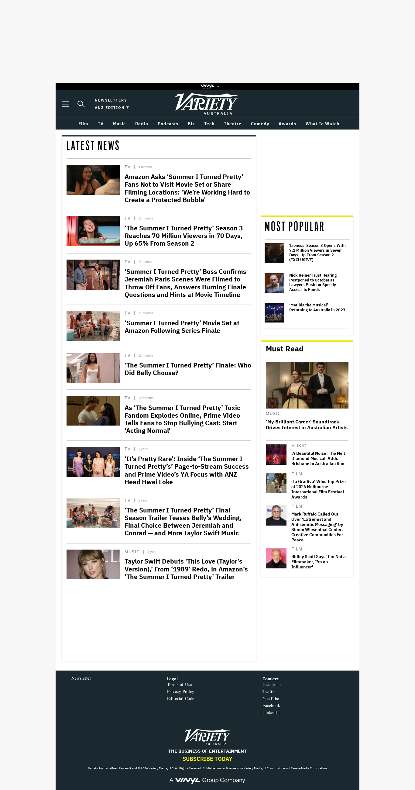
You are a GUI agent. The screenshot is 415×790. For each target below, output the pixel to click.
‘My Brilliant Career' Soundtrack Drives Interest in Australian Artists (307, 424)
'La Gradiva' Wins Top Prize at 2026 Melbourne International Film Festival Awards (318, 489)
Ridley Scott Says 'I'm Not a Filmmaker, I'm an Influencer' (318, 562)
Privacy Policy (180, 691)
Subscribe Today (207, 758)
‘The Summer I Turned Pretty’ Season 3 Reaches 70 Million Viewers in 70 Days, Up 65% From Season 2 (184, 235)
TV (128, 167)
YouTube (270, 698)
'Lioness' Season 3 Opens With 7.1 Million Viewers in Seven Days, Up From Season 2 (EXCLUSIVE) (317, 252)
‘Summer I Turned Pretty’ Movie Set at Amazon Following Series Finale (182, 327)
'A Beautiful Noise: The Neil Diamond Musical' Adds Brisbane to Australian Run (318, 458)
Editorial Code (180, 698)
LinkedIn (271, 712)
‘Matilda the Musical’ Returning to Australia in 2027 (317, 307)
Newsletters (111, 100)
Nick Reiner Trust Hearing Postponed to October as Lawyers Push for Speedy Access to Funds (313, 282)
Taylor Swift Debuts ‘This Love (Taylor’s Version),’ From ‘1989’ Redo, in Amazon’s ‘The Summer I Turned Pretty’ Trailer (186, 569)
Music (132, 552)
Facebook (271, 705)
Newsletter (81, 678)
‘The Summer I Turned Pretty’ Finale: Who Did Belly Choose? (188, 369)
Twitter (269, 691)
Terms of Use (179, 684)
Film (296, 474)
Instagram (271, 684)
